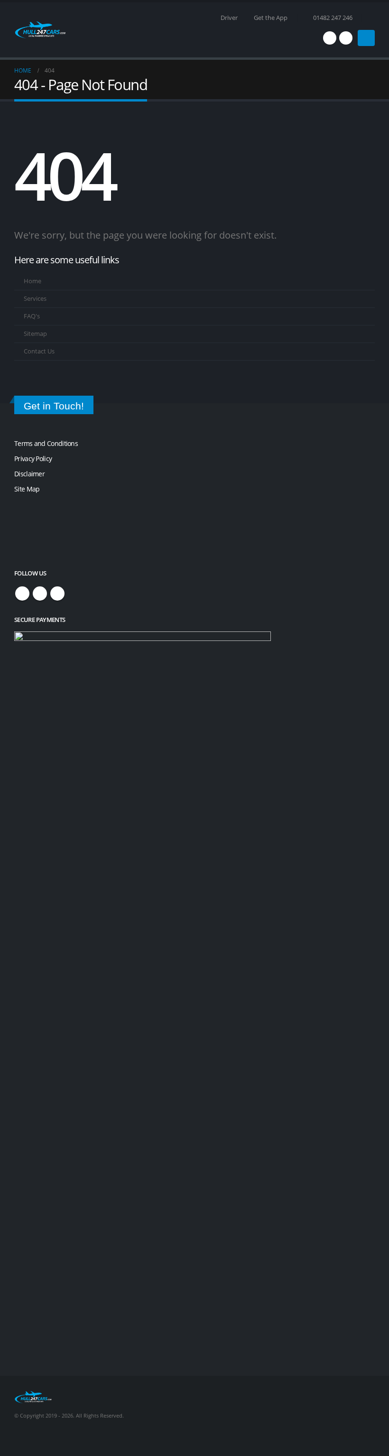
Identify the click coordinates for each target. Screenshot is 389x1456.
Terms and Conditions (46, 443)
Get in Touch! (54, 405)
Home (32, 281)
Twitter (40, 593)
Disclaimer (29, 473)
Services (35, 299)
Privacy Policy (33, 458)
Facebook (22, 593)
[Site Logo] (40, 30)
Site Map (26, 488)
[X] (345, 38)
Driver (229, 18)
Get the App (270, 18)
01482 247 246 (332, 18)
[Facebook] (329, 38)
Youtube (57, 593)
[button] (371, 18)
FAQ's (32, 316)
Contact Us (39, 351)
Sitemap (35, 334)
